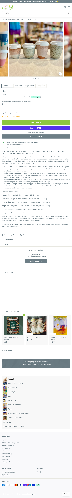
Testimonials (6, 456)
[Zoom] (60, 74)
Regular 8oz (30, 86)
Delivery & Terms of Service (11, 462)
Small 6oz (18, 86)
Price (4, 91)
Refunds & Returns (8, 445)
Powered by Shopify (28, 494)
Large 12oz (41, 86)
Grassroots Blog (7, 454)
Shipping (13, 101)
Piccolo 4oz (7, 86)
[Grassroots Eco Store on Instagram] (37, 472)
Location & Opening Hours (11, 443)
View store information (14, 148)
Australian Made (15, 311)
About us (5, 459)
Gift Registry (6, 448)
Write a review (36, 261)
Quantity (5, 104)
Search (4, 440)
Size (3, 82)
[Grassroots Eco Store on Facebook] (40, 472)
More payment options (36, 132)
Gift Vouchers (6, 451)
